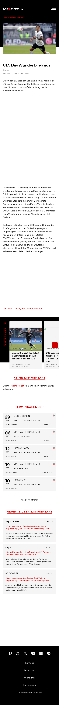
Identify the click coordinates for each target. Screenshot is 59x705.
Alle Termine (29, 499)
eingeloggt (18, 385)
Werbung (29, 677)
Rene (6, 70)
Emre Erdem (51, 365)
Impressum (29, 684)
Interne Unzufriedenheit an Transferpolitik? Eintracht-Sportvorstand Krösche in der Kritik (28, 553)
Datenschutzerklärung (29, 692)
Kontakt (29, 662)
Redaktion (29, 670)
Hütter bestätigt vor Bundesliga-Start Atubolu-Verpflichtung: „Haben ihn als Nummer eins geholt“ (27, 527)
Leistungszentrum (13, 17)
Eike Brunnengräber (21, 365)
